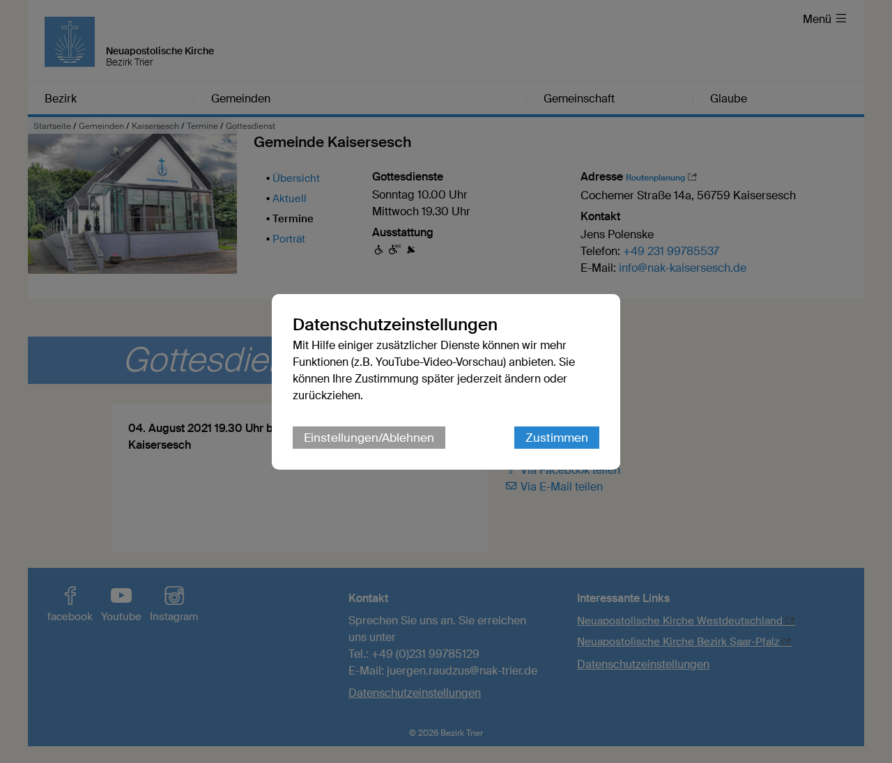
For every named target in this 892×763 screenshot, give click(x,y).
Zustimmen (556, 437)
